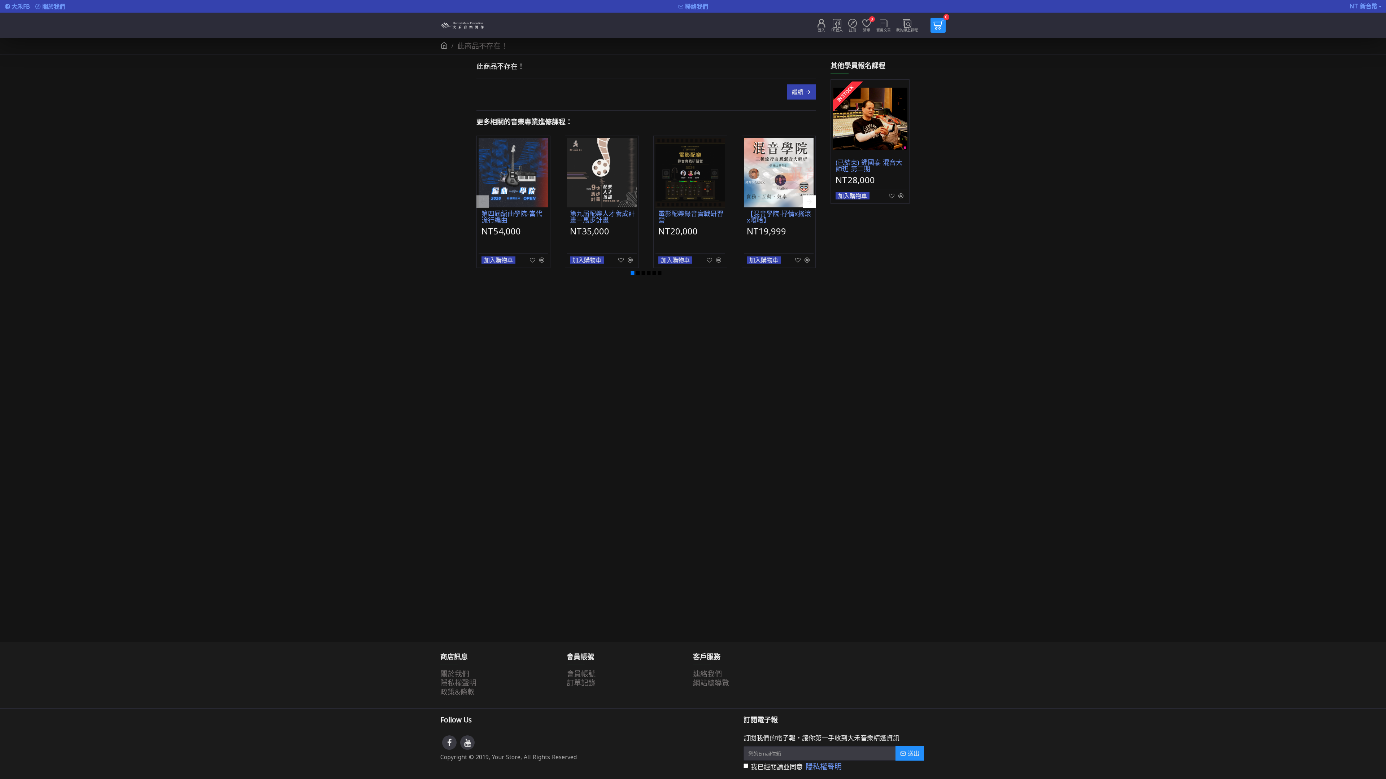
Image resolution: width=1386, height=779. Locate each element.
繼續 (797, 92)
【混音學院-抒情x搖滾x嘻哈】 (779, 216)
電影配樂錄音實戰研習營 (690, 216)
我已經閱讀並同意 (796, 766)
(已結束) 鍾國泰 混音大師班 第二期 (869, 165)
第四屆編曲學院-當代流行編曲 (511, 216)
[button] (482, 201)
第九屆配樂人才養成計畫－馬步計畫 (602, 216)
